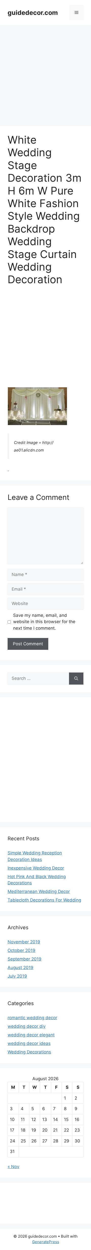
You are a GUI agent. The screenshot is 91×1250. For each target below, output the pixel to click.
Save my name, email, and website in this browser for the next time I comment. (44, 622)
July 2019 (17, 976)
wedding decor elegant (31, 1034)
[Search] (76, 678)
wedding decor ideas (29, 1043)
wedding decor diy (27, 1026)
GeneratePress (45, 1241)
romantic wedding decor (32, 1017)
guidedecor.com (33, 12)
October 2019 (21, 950)
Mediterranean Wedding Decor (39, 891)
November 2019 (24, 941)
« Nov (13, 1166)
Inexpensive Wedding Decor (36, 868)
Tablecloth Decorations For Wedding (44, 900)
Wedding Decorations (29, 1051)
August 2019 (20, 967)
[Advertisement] (45, 73)
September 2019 (24, 958)
